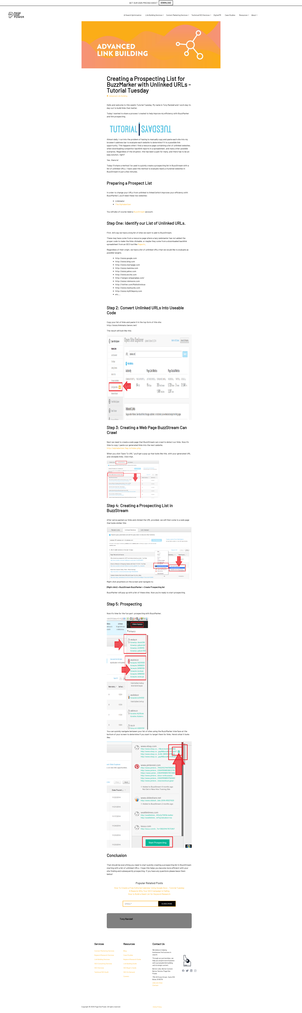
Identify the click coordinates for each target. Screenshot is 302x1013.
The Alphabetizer (123, 204)
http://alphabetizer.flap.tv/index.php (124, 448)
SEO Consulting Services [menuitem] (103, 964)
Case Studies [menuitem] (230, 15)
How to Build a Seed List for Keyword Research (149, 894)
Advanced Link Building (118, 96)
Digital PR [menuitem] (217, 15)
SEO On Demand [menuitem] (129, 972)
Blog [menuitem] (125, 951)
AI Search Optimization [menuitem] (132, 15)
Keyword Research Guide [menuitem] (132, 959)
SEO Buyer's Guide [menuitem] (129, 968)
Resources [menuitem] (243, 15)
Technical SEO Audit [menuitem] (101, 972)
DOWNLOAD (166, 3)
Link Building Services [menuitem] (153, 15)
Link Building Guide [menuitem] (130, 964)
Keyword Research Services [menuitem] (104, 955)
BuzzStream (139, 211)
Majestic (141, 244)
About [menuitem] (253, 15)
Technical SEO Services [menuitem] (200, 15)
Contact (155, 985)
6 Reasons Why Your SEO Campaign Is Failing (149, 891)
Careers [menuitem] (126, 976)
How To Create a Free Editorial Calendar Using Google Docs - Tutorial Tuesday (149, 888)
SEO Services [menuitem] (99, 968)
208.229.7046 (157, 983)
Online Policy (157, 1007)
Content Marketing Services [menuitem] (177, 15)
